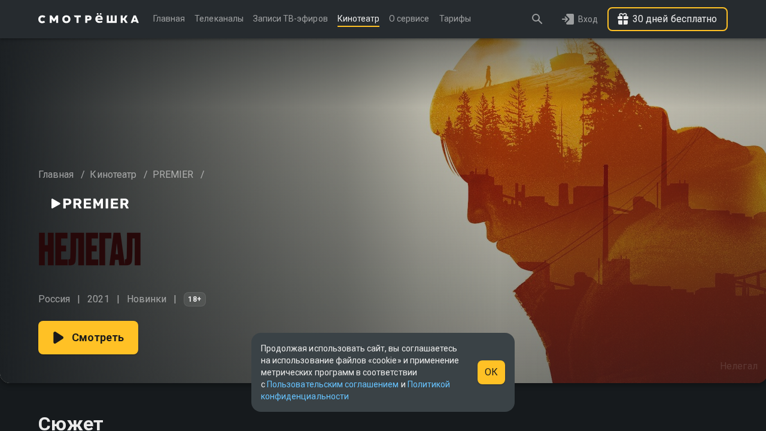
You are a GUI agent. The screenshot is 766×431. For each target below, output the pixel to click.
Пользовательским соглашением (333, 384)
